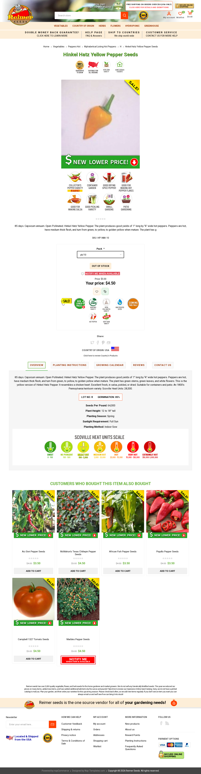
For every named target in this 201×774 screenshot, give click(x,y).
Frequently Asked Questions (134, 748)
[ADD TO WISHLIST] (96, 291)
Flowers (116, 26)
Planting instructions (70, 365)
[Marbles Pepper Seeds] (78, 599)
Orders (96, 729)
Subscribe (52, 724)
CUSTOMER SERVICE (161, 32)
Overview (36, 365)
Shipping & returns (70, 729)
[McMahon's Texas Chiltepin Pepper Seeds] (78, 511)
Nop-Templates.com (95, 770)
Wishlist (97, 746)
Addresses (98, 735)
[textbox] (88, 15)
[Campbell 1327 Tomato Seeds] (33, 599)
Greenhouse (151, 26)
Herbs (102, 26)
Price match (105, 291)
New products (132, 723)
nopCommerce (61, 770)
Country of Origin (83, 26)
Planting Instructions (135, 740)
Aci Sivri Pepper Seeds (33, 551)
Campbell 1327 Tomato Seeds (33, 639)
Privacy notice (68, 735)
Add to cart (33, 571)
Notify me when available (102, 273)
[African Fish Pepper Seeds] (123, 511)
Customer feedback (71, 723)
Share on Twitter (92, 342)
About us (130, 729)
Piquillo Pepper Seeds (167, 551)
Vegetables (61, 26)
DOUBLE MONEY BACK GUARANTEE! (52, 32)
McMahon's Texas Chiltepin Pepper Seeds (78, 553)
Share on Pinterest (103, 342)
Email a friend (108, 342)
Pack (100, 248)
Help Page (94, 32)
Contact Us (162, 365)
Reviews (139, 365)
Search (124, 15)
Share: (100, 336)
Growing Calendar (110, 365)
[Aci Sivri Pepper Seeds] (33, 511)
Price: (97, 279)
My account (169, 17)
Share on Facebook (98, 342)
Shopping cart (100, 740)
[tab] (37, 365)
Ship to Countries (124, 32)
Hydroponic (132, 26)
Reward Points (132, 735)
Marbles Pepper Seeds (78, 639)
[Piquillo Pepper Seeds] (167, 511)
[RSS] (167, 723)
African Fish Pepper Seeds (122, 551)
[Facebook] (161, 723)
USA (107, 350)
